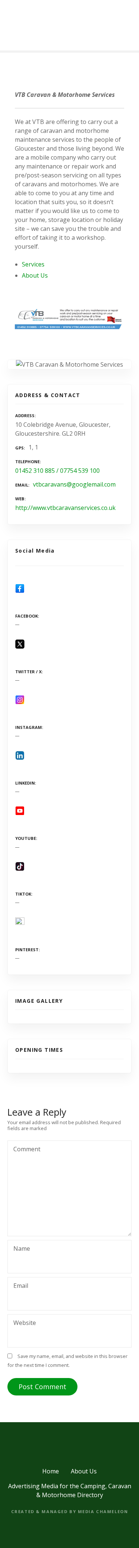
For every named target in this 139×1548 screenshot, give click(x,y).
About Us (35, 275)
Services (33, 264)
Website (24, 1323)
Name (20, 1249)
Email (19, 1286)
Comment (25, 1150)
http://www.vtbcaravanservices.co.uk (65, 508)
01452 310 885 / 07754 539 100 (57, 471)
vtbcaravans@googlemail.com (74, 484)
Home (50, 1471)
